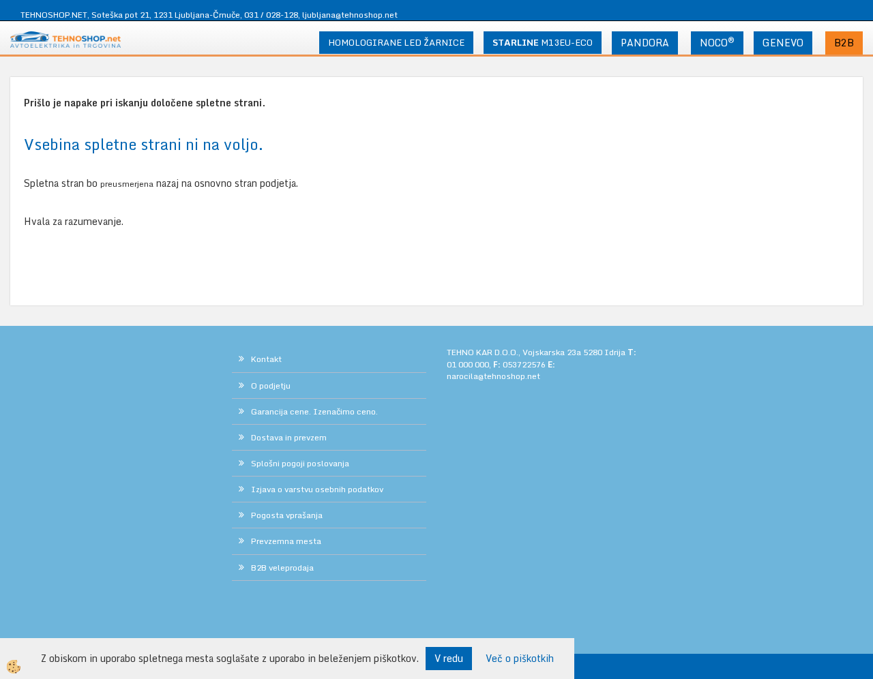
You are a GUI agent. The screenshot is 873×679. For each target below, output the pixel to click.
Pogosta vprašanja (287, 515)
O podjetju (271, 385)
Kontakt (266, 358)
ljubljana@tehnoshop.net (350, 14)
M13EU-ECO (542, 42)
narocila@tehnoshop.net (493, 375)
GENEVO (783, 42)
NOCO (717, 42)
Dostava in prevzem (289, 437)
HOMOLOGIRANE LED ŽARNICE (396, 42)
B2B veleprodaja (282, 567)
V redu (448, 658)
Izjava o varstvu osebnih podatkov (317, 489)
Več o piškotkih (520, 658)
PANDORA (645, 42)
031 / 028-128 (271, 14)
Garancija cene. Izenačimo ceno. (314, 411)
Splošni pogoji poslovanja (300, 463)
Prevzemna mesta (286, 540)
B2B (844, 42)
